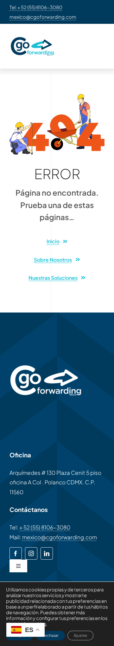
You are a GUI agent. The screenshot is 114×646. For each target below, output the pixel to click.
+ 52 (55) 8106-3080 (44, 527)
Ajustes (80, 635)
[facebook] (16, 553)
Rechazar (50, 635)
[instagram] (31, 553)
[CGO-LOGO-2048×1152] (32, 35)
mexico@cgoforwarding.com (43, 17)
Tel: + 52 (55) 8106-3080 (36, 7)
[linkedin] (47, 553)
